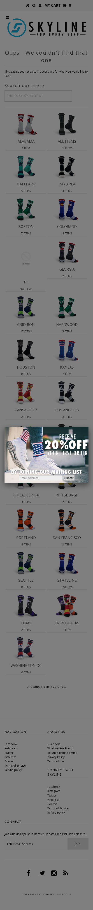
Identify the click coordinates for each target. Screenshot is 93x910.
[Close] (88, 427)
